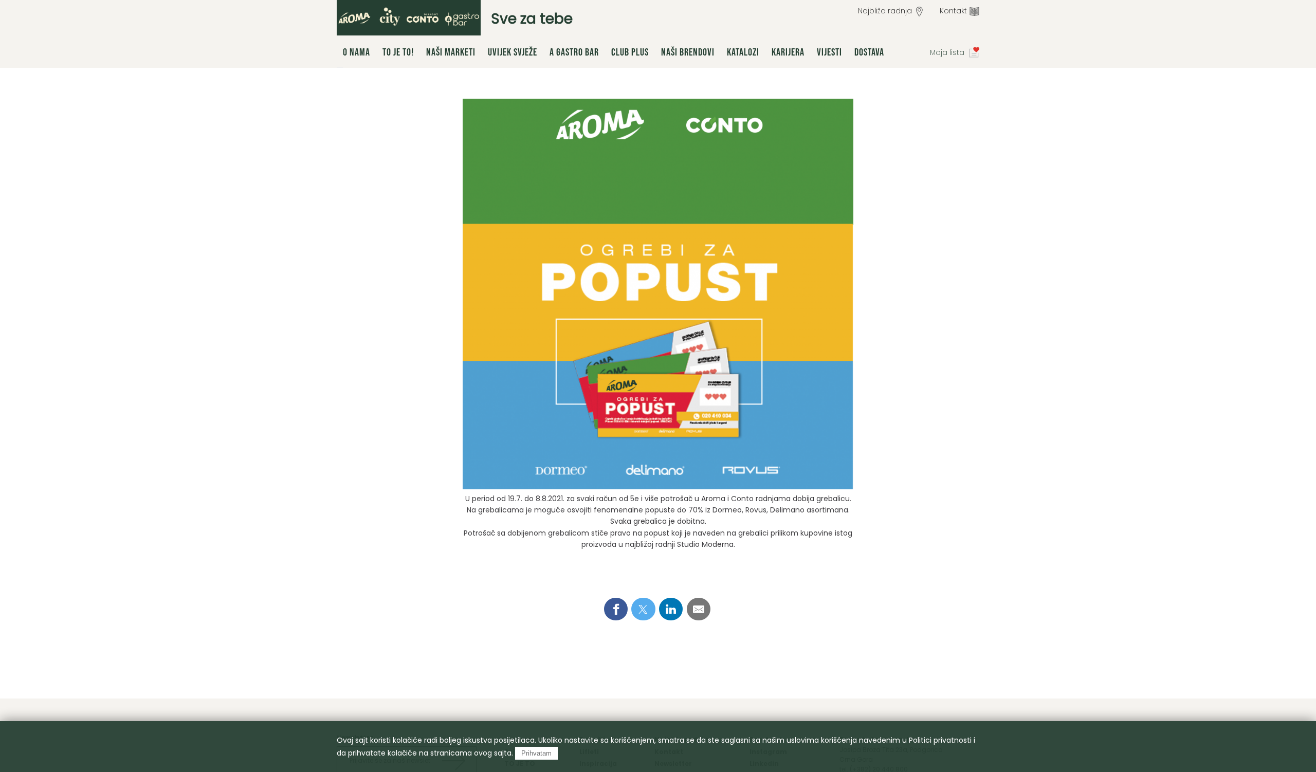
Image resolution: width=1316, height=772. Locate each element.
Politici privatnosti (940, 740)
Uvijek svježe (512, 52)
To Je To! (398, 52)
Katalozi (743, 52)
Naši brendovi (688, 52)
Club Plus (630, 52)
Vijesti (829, 52)
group (409, 17)
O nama (356, 52)
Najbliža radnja (885, 11)
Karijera (788, 52)
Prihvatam (536, 753)
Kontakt (953, 11)
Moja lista (947, 52)
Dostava (869, 52)
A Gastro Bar (574, 52)
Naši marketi (451, 52)
